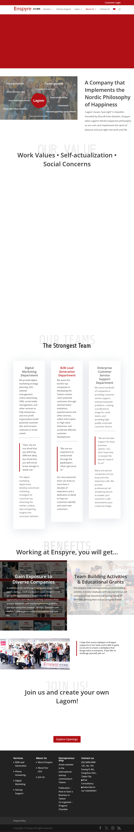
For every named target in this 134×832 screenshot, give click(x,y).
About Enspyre (45, 762)
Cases (77, 9)
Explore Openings (67, 739)
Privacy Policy (19, 820)
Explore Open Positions (67, 51)
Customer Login (113, 3)
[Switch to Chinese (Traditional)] (114, 11)
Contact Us (105, 9)
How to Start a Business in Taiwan (66, 795)
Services (46, 9)
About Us (90, 9)
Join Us (41, 777)
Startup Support (63, 9)
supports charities (98, 313)
